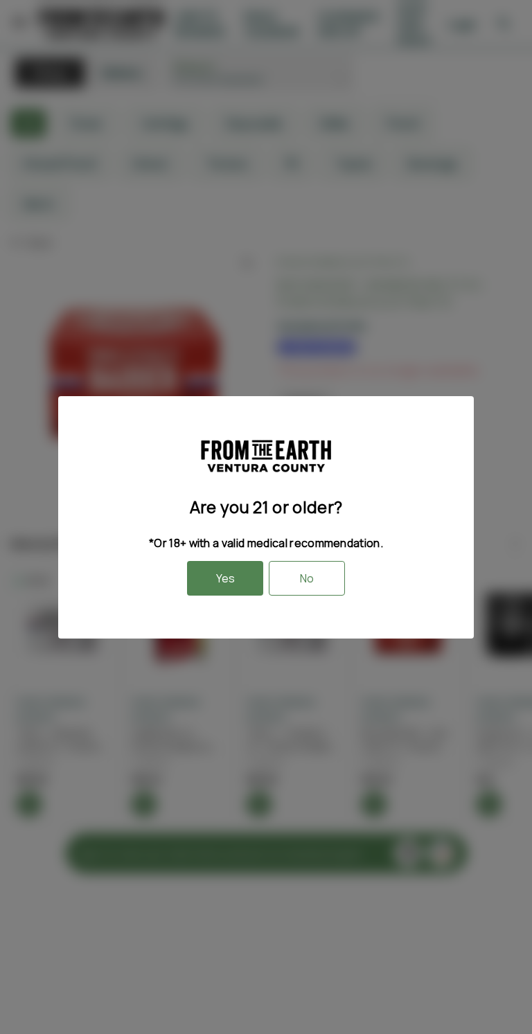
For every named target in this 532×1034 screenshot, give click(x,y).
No (307, 578)
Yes (225, 578)
